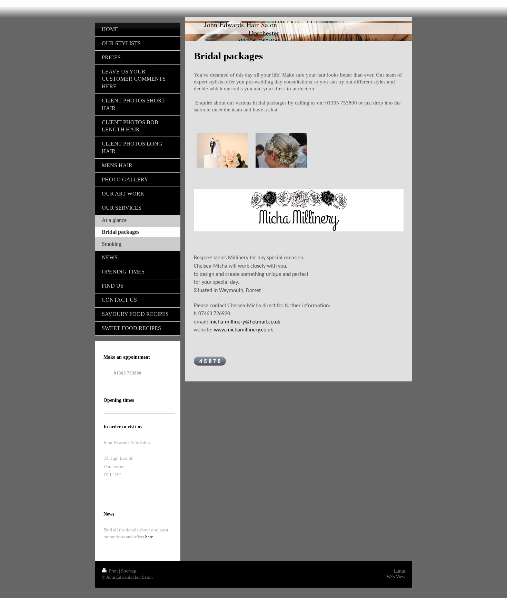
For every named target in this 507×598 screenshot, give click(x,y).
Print (113, 571)
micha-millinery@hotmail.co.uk (244, 322)
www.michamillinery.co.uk (243, 330)
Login (399, 570)
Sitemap (128, 571)
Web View (396, 576)
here (149, 536)
